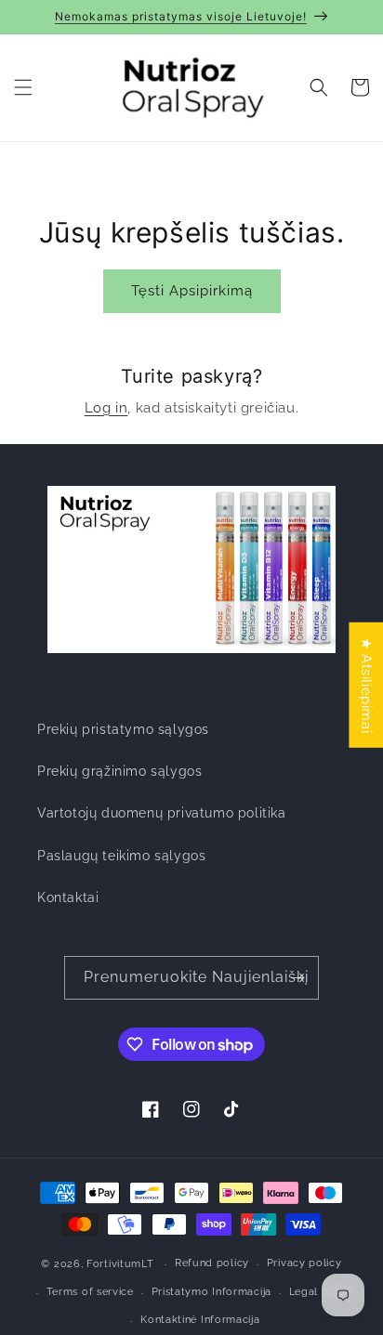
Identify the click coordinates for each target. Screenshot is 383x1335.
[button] (23, 87)
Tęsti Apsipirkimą (192, 290)
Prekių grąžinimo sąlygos (119, 771)
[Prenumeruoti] (297, 978)
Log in (106, 407)
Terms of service (90, 1292)
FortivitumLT (119, 1264)
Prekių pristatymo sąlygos (123, 729)
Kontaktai (68, 897)
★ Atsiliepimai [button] (366, 684)
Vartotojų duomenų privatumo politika (161, 812)
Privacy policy (304, 1263)
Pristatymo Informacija (211, 1292)
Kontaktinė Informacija (199, 1320)
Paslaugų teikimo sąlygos (121, 855)
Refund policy (212, 1263)
